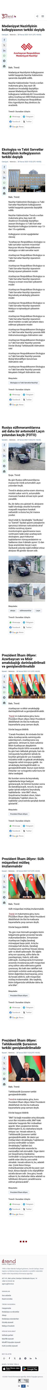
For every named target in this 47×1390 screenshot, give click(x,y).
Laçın (38, 611)
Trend (11, 716)
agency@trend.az (8, 1284)
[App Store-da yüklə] (11, 1368)
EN (19, 1386)
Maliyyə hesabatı (8, 1326)
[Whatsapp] (4, 1358)
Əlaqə (4, 1315)
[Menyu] (42, 16)
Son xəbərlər (6, 1295)
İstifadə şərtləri (7, 1335)
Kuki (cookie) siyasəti (10, 1346)
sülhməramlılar (25, 611)
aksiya (12, 611)
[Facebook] (9, 1358)
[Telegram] (25, 1358)
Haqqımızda (6, 1308)
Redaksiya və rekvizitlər (10, 1312)
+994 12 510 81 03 (8, 1281)
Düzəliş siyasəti (7, 1322)
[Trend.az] (9, 16)
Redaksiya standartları (10, 1319)
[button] (4, 40)
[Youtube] (20, 1358)
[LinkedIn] (30, 1358)
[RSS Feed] (36, 1358)
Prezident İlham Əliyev (19, 814)
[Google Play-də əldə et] (30, 1368)
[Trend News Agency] (8, 1262)
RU (28, 1386)
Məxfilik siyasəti (8, 1339)
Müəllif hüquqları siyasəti (11, 1342)
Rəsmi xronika (7, 1299)
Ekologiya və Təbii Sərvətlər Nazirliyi (24, 383)
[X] (15, 1358)
